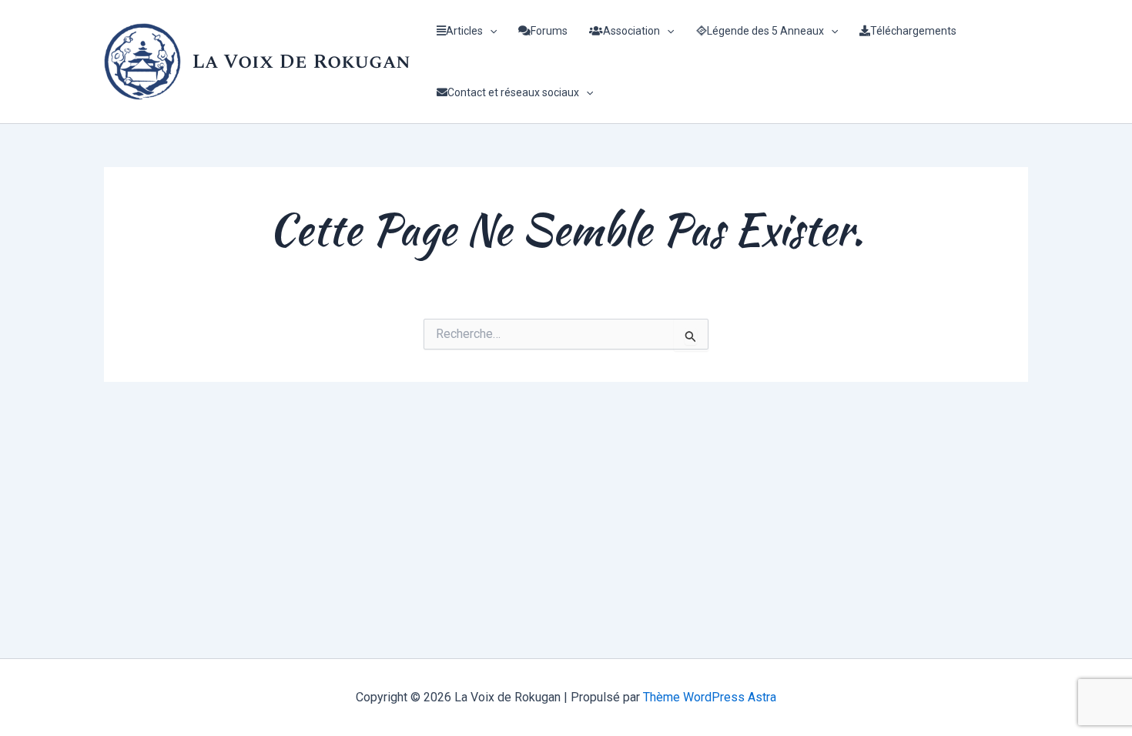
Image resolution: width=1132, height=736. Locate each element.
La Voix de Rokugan (301, 61)
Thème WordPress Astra (709, 697)
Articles (464, 31)
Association (631, 31)
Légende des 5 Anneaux (765, 31)
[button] (490, 31)
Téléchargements (913, 31)
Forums (549, 31)
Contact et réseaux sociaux (513, 92)
